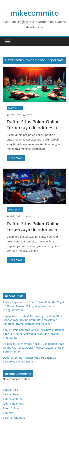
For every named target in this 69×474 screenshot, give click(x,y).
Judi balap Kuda (13, 399)
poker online (15, 108)
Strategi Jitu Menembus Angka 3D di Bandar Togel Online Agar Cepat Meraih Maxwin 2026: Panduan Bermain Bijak (34, 347)
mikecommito (34, 13)
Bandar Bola (10, 389)
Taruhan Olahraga (14, 417)
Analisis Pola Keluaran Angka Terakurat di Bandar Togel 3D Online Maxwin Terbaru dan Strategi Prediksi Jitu (33, 333)
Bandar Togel (11, 394)
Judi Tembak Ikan (13, 403)
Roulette (8, 413)
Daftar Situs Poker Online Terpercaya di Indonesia (33, 124)
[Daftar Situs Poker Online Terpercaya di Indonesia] (34, 84)
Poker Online (11, 408)
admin (29, 114)
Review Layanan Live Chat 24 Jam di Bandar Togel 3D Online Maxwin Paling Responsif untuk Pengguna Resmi (33, 306)
